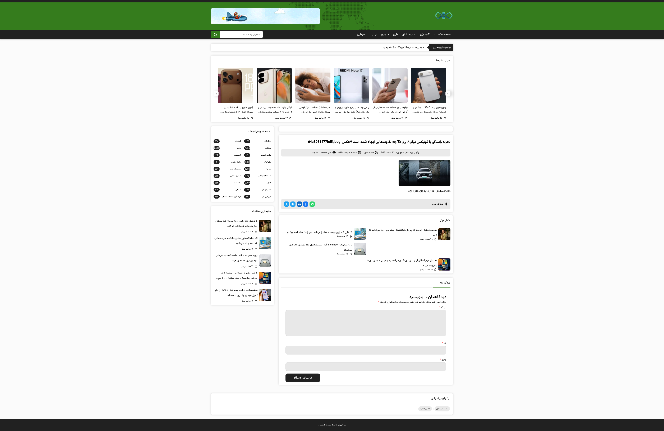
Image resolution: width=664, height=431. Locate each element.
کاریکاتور (228, 183)
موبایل (361, 34)
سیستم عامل (228, 169)
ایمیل (443, 359)
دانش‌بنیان (228, 162)
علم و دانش (409, 34)
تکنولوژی (425, 34)
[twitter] (286, 204)
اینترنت (373, 34)
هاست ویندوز (332, 425)
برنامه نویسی (258, 155)
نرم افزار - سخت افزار (228, 196)
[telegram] (293, 204)
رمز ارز (258, 169)
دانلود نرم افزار (442, 409)
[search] (215, 34)
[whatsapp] (312, 204)
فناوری (385, 34)
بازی (395, 34)
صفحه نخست (443, 34)
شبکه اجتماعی (258, 176)
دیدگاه (442, 307)
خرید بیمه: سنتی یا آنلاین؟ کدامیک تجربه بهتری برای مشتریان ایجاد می (390, 47)
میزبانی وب (258, 196)
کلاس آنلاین (425, 409)
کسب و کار (258, 189)
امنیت (228, 141)
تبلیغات (228, 155)
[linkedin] (299, 204)
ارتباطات (258, 141)
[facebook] (305, 204)
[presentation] (447, 93)
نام (444, 343)
